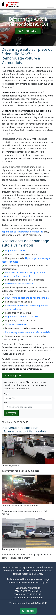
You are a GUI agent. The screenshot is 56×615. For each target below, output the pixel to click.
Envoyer (11, 413)
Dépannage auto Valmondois (28, 597)
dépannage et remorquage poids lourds (22, 231)
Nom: (7, 394)
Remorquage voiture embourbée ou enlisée (27, 332)
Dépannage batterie (15, 250)
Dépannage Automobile (27, 587)
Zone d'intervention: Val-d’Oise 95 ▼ (28, 603)
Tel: (5, 402)
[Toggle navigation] (50, 5)
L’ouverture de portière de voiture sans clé (27, 297)
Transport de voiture (16, 324)
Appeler (29, 611)
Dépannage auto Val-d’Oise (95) (21, 316)
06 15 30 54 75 (28, 31)
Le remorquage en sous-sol (19, 283)
